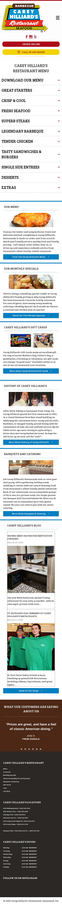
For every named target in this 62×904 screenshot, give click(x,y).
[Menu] (57, 17)
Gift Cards (7, 785)
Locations (7, 772)
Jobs (5, 788)
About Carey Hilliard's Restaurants (16, 778)
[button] (31, 52)
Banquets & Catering (11, 781)
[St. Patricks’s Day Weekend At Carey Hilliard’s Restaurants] (31, 646)
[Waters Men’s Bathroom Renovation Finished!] (31, 569)
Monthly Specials (9, 775)
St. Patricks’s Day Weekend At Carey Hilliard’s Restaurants (29, 615)
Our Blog (6, 791)
